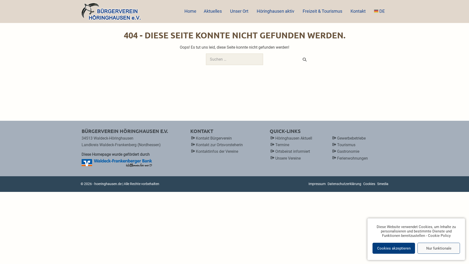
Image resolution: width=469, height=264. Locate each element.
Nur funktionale (438, 248)
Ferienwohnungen (352, 158)
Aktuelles (213, 11)
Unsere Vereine (288, 158)
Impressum (317, 184)
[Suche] (304, 59)
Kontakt (359, 11)
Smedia (382, 184)
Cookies (369, 184)
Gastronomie (348, 151)
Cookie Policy (439, 235)
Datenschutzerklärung (344, 184)
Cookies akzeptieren (394, 248)
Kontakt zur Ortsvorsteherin (219, 145)
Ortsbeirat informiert (292, 151)
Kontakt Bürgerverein (214, 138)
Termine (282, 145)
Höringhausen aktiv (276, 11)
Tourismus (346, 145)
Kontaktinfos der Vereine (217, 151)
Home (190, 11)
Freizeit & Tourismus (323, 11)
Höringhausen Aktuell (293, 138)
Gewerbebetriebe (351, 138)
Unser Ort (239, 11)
